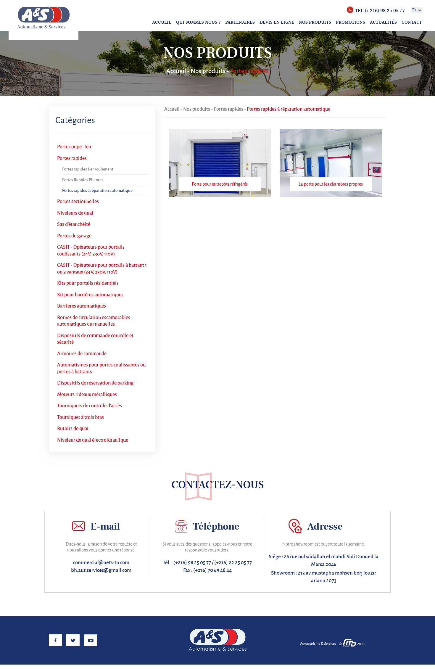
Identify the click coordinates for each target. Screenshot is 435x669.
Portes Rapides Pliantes (82, 180)
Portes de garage (74, 236)
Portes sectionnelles (78, 201)
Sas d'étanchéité (73, 224)
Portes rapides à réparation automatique (97, 190)
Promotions (350, 22)
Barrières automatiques (81, 306)
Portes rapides (72, 158)
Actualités (383, 22)
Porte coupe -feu (74, 146)
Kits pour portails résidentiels (88, 283)
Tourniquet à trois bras (80, 417)
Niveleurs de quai (75, 213)
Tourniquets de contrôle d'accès (89, 406)
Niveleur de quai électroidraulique (92, 440)
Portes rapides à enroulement (87, 169)
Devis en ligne (277, 22)
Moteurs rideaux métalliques (87, 394)
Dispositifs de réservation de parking (95, 383)
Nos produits (315, 22)
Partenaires (240, 22)
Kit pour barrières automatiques (90, 294)
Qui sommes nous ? (198, 22)
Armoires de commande (82, 353)
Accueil (161, 22)
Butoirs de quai (72, 428)
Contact (412, 22)
